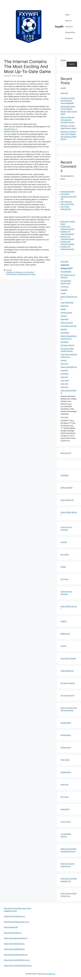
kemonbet (65, 374)
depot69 (64, 290)
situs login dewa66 (68, 658)
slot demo (65, 342)
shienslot (64, 377)
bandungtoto (66, 723)
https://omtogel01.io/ (69, 367)
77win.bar (65, 287)
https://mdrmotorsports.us (14, 916)
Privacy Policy (70, 32)
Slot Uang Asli (66, 202)
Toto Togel (65, 760)
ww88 (63, 293)
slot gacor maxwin (68, 683)
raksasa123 (65, 809)
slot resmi (64, 579)
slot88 (63, 88)
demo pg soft (66, 453)
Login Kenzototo (67, 303)
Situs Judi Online (67, 204)
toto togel (64, 262)
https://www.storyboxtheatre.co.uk (18, 966)
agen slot (64, 93)
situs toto (64, 364)
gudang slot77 (67, 268)
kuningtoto (65, 333)
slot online (65, 554)
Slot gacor (65, 797)
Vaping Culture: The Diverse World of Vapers (21, 274)
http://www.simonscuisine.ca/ (15, 955)
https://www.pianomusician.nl (15, 938)
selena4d (64, 387)
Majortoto (64, 306)
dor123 (63, 646)
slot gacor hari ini (67, 345)
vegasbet (64, 370)
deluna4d (64, 319)
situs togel (65, 380)
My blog (9, 270)
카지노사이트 (66, 822)
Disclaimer (69, 38)
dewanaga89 (66, 272)
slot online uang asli (68, 326)
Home (67, 15)
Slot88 (63, 309)
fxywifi (59, 26)
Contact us (69, 26)
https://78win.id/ (67, 500)
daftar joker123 (67, 323)
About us (68, 21)
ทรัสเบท (63, 621)
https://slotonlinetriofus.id (14, 944)
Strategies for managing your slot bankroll (20, 272)
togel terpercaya (67, 671)
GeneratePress (50, 974)
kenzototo (65, 475)
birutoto (64, 329)
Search (63, 60)
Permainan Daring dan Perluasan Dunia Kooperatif (68, 100)
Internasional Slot (67, 192)
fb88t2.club (65, 634)
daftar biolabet (67, 488)
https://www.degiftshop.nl (14, 949)
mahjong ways (66, 313)
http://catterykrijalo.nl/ (12, 933)
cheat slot (65, 265)
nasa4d (64, 316)
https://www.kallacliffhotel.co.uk (16, 960)
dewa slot (64, 785)
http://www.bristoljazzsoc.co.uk (16, 922)
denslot (64, 360)
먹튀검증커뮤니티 (10, 129)
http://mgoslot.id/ (11, 927)
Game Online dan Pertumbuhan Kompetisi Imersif (67, 119)
